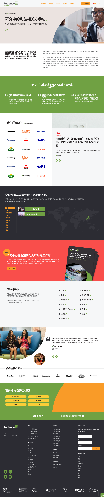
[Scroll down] (6, 30)
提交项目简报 (85, 3)
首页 (6, 13)
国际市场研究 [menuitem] (56, 429)
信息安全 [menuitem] (55, 467)
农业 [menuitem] (29, 450)
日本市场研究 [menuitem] (56, 436)
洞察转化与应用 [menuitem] (32, 438)
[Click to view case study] (78, 120)
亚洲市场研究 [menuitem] (56, 434)
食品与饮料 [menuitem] (31, 464)
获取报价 (38, 397)
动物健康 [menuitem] (30, 448)
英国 (7, 225)
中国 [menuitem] (79, 456)
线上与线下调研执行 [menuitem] (33, 436)
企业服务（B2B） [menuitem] (33, 455)
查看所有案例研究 (29, 123)
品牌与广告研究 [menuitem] (32, 434)
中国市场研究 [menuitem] (56, 431)
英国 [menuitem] (79, 473)
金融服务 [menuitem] (30, 462)
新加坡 (8, 220)
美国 (7, 227)
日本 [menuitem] (79, 459)
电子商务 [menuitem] (30, 460)
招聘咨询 (38, 400)
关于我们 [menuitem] (55, 453)
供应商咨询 (16, 400)
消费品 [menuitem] (30, 457)
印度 (7, 210)
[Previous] (57, 160)
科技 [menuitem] (29, 471)
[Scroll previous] (53, 356)
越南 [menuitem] (79, 478)
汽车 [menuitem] (29, 453)
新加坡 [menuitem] (79, 468)
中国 (7, 208)
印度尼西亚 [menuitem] (81, 463)
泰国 (7, 222)
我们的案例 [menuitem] (56, 455)
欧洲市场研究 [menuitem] (56, 441)
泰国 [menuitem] (79, 471)
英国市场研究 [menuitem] (56, 443)
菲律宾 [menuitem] (79, 466)
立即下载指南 (11, 268)
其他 (38, 404)
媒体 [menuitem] (29, 469)
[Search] (77, 4)
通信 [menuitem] (29, 474)
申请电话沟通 (15, 397)
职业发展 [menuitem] (55, 457)
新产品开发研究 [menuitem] (32, 431)
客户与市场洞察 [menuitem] (32, 429)
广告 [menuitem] (29, 446)
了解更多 (59, 155)
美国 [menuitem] (79, 475)
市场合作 (15, 404)
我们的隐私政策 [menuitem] (57, 465)
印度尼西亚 (9, 213)
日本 (7, 215)
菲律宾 (8, 218)
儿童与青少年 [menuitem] (32, 467)
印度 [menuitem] (79, 461)
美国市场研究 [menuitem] (56, 445)
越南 (7, 230)
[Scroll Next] (56, 356)
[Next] (60, 160)
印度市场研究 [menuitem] (56, 438)
